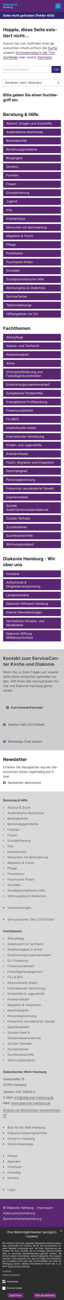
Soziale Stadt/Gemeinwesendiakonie (27, 508)
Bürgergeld (14, 158)
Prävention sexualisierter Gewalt (30, 488)
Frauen (11, 184)
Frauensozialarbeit (19, 410)
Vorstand (12, 574)
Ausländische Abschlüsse (24, 132)
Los (56, 69)
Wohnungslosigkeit (20, 544)
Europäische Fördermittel (24, 393)
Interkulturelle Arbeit (21, 428)
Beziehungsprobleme (21, 149)
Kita (9, 210)
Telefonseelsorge (19, 305)
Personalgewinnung (20, 480)
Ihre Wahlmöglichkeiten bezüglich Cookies (32, 1234)
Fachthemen (16, 328)
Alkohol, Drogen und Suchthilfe (29, 123)
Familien (12, 175)
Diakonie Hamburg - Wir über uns (29, 561)
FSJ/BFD (12, 419)
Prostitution (14, 253)
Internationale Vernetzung (25, 436)
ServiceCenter (16, 296)
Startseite (44, 57)
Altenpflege (14, 337)
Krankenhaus (15, 219)
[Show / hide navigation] (58, 6)
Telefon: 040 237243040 (26, 724)
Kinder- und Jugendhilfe (24, 445)
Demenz (12, 166)
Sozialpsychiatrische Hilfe (25, 279)
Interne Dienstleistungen (24, 612)
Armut (10, 363)
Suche (52, 48)
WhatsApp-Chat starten (25, 741)
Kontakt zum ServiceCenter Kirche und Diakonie (31, 661)
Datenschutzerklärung (11, 1275)
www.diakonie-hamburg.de (30, 1103)
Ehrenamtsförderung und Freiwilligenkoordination (24, 374)
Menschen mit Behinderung (26, 227)
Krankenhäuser (17, 454)
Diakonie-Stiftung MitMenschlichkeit (19, 636)
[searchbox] (27, 69)
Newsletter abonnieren (24, 783)
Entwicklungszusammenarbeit (28, 384)
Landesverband (17, 595)
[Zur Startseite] (10, 6)
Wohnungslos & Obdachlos (25, 288)
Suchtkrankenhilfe (19, 535)
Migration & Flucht (19, 236)
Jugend (11, 201)
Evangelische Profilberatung (26, 402)
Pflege (11, 244)
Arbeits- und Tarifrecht (22, 346)
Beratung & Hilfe (20, 114)
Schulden (13, 270)
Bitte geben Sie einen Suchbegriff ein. (30, 97)
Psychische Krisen (19, 262)
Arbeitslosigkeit (17, 354)
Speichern (15, 1295)
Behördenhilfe (16, 141)
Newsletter (15, 759)
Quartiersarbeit (17, 497)
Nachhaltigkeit (16, 471)
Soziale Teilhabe (18, 518)
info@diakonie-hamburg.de (34, 1097)
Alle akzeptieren (45, 1295)
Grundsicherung (17, 193)
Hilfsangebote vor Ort (22, 314)
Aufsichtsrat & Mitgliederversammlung (23, 584)
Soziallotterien (16, 527)
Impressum (6, 1271)
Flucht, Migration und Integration (30, 462)
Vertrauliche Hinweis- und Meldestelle (25, 623)
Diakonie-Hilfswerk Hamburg (27, 604)
